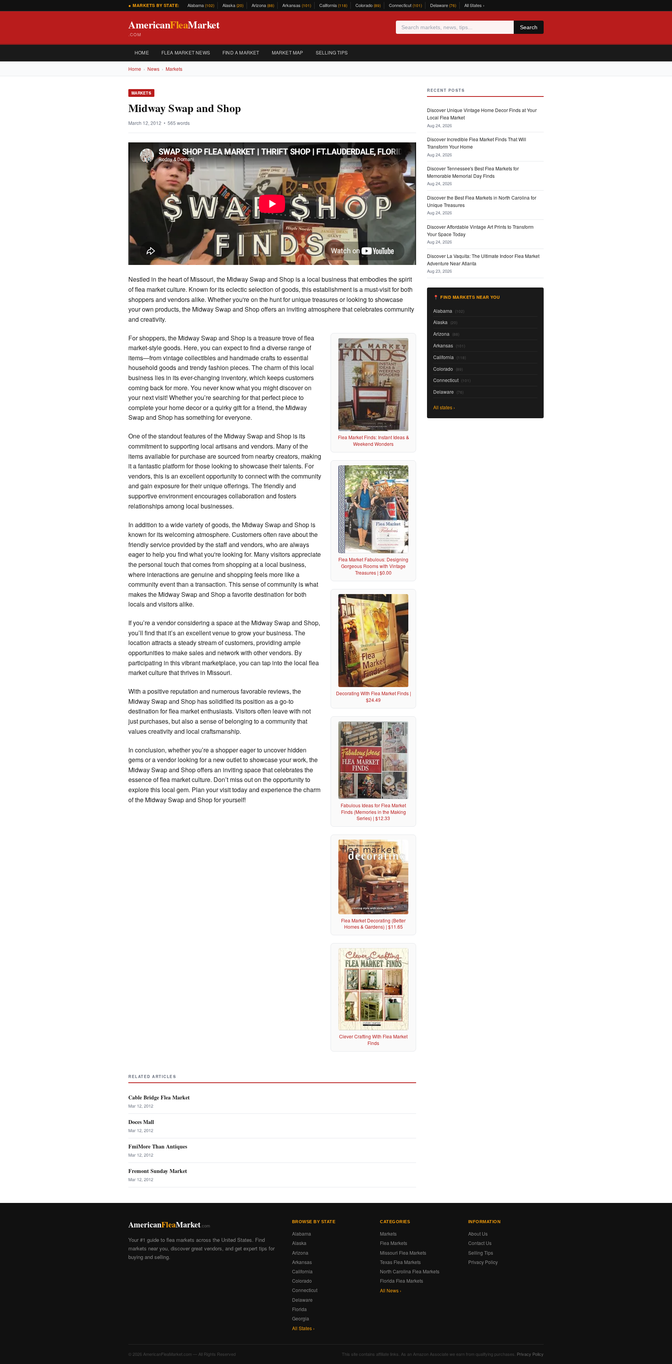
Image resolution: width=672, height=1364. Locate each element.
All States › (474, 5)
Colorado (368, 5)
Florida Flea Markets (401, 1280)
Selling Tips (332, 52)
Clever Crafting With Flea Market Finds (373, 1039)
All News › (390, 1290)
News (153, 68)
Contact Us (480, 1243)
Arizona (263, 5)
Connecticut (405, 5)
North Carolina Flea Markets (409, 1271)
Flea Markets (393, 1243)
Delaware (443, 5)
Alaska (232, 5)
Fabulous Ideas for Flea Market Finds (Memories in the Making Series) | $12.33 (373, 812)
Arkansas (296, 5)
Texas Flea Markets (400, 1262)
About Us (478, 1233)
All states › (444, 407)
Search (528, 27)
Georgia (300, 1318)
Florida (299, 1309)
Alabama (200, 5)
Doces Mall (141, 1122)
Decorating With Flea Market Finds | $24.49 (373, 696)
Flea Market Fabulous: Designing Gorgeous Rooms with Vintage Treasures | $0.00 (373, 566)
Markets (174, 68)
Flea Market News (185, 52)
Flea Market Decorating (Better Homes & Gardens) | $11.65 (373, 923)
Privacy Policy (483, 1262)
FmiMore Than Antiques (157, 1146)
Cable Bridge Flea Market (159, 1097)
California (333, 5)
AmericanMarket (173, 27)
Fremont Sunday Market (157, 1171)
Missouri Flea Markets (403, 1252)
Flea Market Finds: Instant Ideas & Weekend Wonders (373, 440)
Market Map (287, 52)
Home (142, 52)
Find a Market (240, 52)
